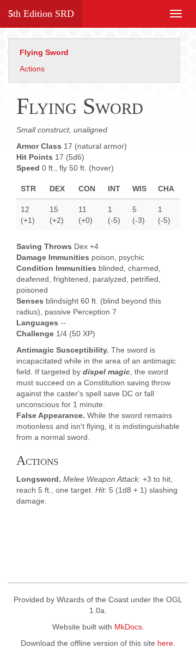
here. (166, 643)
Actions (32, 68)
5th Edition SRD (41, 13)
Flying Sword (44, 52)
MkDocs (128, 626)
